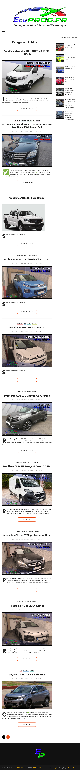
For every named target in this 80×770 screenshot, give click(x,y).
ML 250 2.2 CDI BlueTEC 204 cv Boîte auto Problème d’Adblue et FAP (27, 126)
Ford (25, 194)
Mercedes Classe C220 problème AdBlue (27, 535)
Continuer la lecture (27, 109)
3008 (21, 670)
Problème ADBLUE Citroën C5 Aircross (27, 395)
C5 (25, 391)
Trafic (38, 47)
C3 (25, 255)
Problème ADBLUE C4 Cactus (27, 605)
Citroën (29, 255)
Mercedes (29, 120)
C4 (25, 602)
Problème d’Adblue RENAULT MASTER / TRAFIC (26, 52)
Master (23, 47)
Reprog (33, 47)
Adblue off (17, 47)
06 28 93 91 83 (21, 768)
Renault (28, 47)
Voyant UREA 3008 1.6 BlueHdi (27, 674)
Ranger (30, 194)
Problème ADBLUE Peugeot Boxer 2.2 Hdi (26, 466)
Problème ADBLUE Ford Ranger (26, 197)
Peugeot (30, 462)
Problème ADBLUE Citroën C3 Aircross (27, 259)
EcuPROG (40, 131)
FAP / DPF (23, 120)
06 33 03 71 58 (37, 768)
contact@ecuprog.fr (51, 768)
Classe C (24, 531)
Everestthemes (72, 768)
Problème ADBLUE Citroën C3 (27, 327)
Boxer (25, 462)
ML (34, 120)
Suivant (13, 737)
